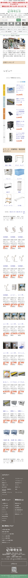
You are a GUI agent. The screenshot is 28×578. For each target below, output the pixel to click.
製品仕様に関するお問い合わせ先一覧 (14, 6)
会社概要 (10, 16)
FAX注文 (5, 16)
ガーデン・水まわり (17, 29)
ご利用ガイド (23, 16)
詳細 (23, 20)
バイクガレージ (19, 27)
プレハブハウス (14, 33)
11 (4, 220)
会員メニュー (18, 24)
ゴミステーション (7, 27)
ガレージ (13, 27)
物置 (1, 27)
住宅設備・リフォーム (23, 31)
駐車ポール (25, 29)
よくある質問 (16, 16)
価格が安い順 (12, 211)
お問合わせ (14, 563)
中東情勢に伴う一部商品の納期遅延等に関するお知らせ (14, 3)
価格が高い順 (19, 211)
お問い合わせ (11, 24)
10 (22, 218)
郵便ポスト (25, 27)
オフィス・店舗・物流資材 (6, 31)
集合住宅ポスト (3, 29)
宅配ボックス (10, 29)
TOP (4, 35)
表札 (15, 31)
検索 (18, 20)
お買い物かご (25, 24)
